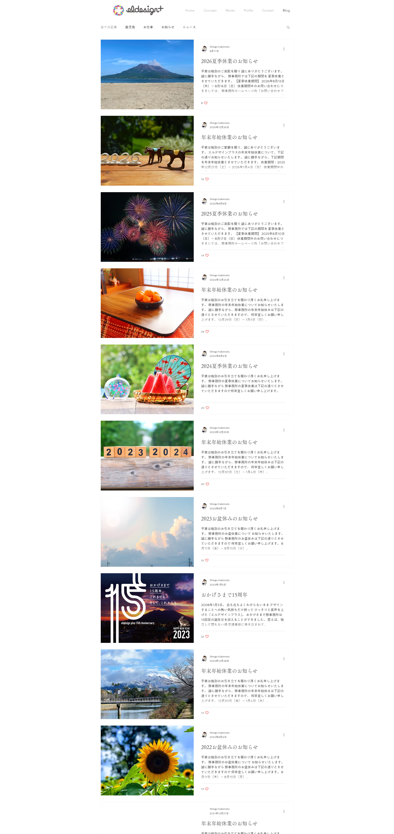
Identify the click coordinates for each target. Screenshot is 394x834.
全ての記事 (109, 27)
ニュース (189, 27)
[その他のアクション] (285, 49)
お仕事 (148, 27)
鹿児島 (130, 27)
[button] (288, 27)
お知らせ (167, 27)
